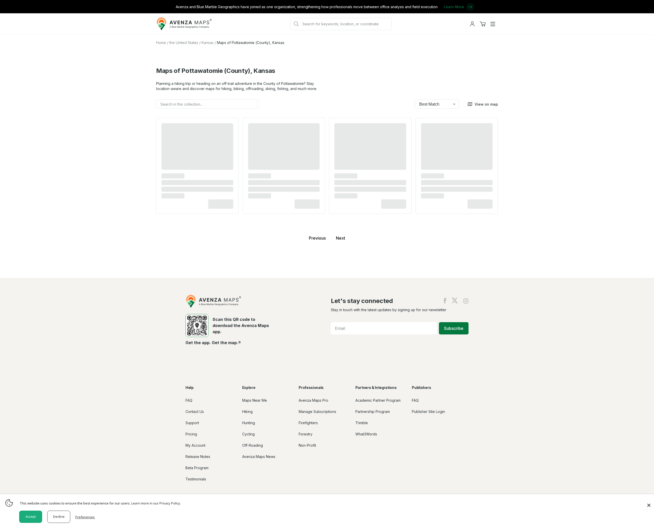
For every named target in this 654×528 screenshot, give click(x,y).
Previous (317, 238)
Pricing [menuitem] (191, 434)
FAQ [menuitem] (188, 400)
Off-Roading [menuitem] (252, 445)
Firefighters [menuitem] (308, 423)
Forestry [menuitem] (305, 434)
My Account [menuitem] (195, 445)
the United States (183, 42)
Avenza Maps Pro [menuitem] (313, 400)
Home (161, 42)
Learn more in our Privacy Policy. (156, 503)
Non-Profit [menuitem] (307, 445)
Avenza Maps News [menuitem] (258, 456)
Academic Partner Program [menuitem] (378, 400)
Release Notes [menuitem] (197, 456)
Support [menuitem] (192, 423)
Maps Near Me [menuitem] (254, 400)
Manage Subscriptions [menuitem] (317, 411)
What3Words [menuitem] (366, 434)
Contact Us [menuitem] (194, 411)
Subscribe (453, 328)
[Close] (648, 503)
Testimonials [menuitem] (195, 479)
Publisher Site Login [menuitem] (428, 411)
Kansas (208, 42)
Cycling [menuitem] (248, 434)
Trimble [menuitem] (361, 423)
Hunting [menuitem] (248, 423)
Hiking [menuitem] (247, 411)
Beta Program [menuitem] (196, 468)
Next (340, 238)
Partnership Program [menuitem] (372, 411)
